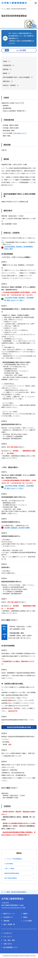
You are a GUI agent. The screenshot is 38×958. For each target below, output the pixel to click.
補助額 (5, 73)
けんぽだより (7, 933)
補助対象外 (6, 81)
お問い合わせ (7, 944)
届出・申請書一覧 (9, 924)
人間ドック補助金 (9, 868)
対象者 (5, 61)
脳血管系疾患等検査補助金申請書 (19, 727)
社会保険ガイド (8, 917)
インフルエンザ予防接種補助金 (13, 859)
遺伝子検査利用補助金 (10, 878)
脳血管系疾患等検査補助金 (11, 873)
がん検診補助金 (8, 864)
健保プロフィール (9, 913)
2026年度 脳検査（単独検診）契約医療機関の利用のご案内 (18, 247)
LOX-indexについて (20, 133)
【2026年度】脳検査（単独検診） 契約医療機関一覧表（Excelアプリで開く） (19, 298)
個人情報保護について (10, 947)
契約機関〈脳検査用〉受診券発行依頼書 (17, 528)
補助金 (25, 917)
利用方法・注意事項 (9, 85)
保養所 (25, 913)
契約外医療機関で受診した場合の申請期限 (16, 77)
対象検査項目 (7, 65)
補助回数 (5, 69)
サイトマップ (7, 937)
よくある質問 (21, 50)
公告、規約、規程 (9, 940)
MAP (22, 905)
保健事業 (6, 921)
